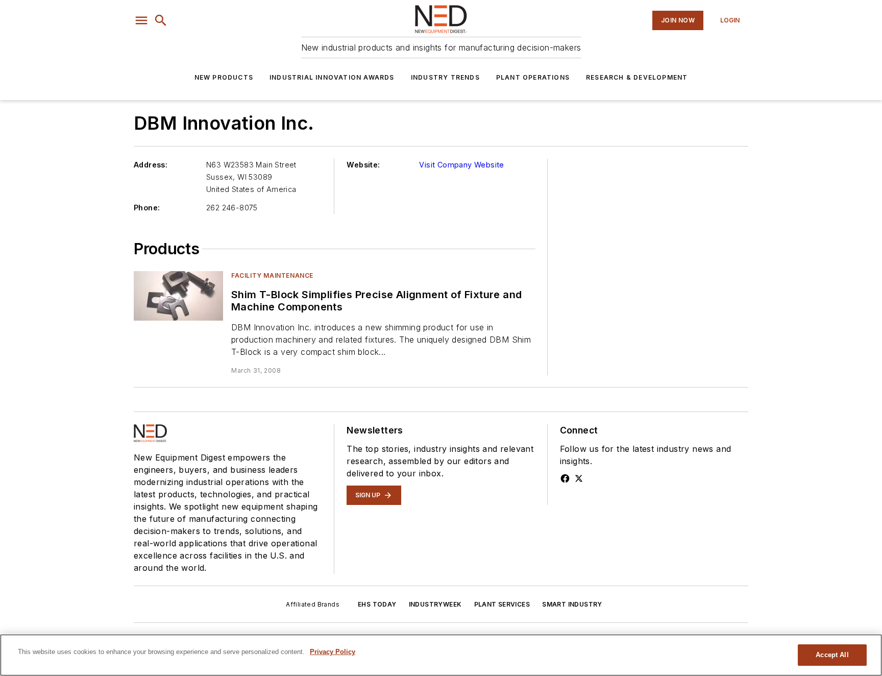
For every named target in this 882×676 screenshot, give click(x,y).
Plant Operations (533, 77)
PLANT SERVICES (502, 604)
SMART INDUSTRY (572, 604)
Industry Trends (445, 77)
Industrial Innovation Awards (332, 77)
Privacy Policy (332, 652)
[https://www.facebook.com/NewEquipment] (565, 478)
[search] (160, 20)
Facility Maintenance (272, 275)
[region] (441, 655)
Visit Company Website (461, 164)
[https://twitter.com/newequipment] (579, 478)
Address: (150, 164)
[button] (141, 20)
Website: (363, 164)
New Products (223, 77)
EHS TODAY (377, 604)
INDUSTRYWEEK (435, 604)
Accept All (832, 655)
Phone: (147, 207)
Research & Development (637, 77)
